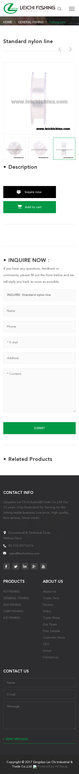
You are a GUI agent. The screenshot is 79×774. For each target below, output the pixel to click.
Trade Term (51, 598)
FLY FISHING (11, 591)
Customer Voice (54, 637)
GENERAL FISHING (31, 22)
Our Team (50, 624)
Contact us (50, 657)
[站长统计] (35, 766)
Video (47, 611)
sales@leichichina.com (24, 553)
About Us (49, 591)
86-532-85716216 (21, 545)
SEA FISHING (12, 604)
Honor (47, 650)
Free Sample (51, 631)
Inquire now (33, 192)
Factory (48, 604)
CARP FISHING (13, 611)
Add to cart (33, 207)
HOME (7, 22)
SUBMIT (39, 428)
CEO (46, 644)
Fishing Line (57, 22)
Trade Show (51, 618)
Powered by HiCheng (52, 766)
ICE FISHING (11, 618)
